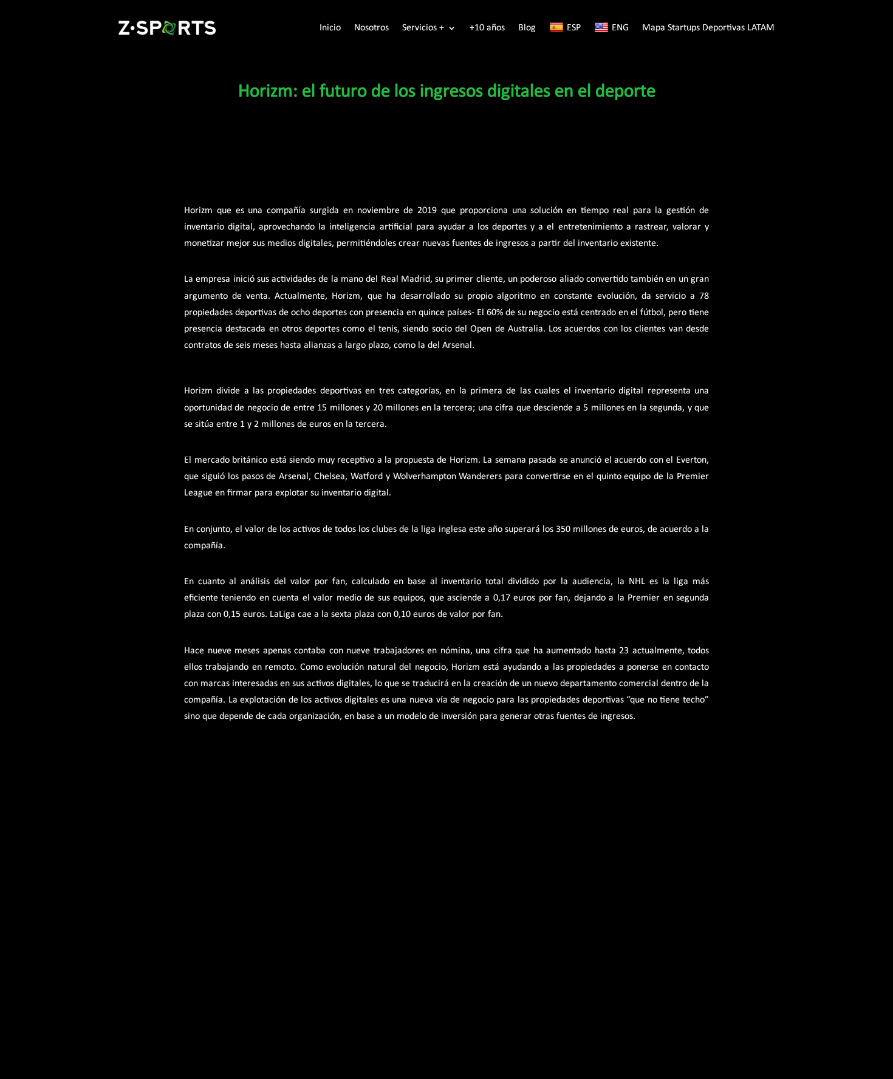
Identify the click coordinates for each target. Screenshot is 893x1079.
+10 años (487, 28)
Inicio (330, 28)
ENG (620, 28)
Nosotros (371, 28)
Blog (527, 28)
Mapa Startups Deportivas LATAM (708, 28)
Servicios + (423, 28)
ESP (574, 28)
